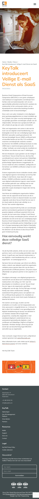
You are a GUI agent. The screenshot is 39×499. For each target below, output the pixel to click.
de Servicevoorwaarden (25, 494)
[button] (35, 4)
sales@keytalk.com (23, 338)
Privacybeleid (10, 494)
